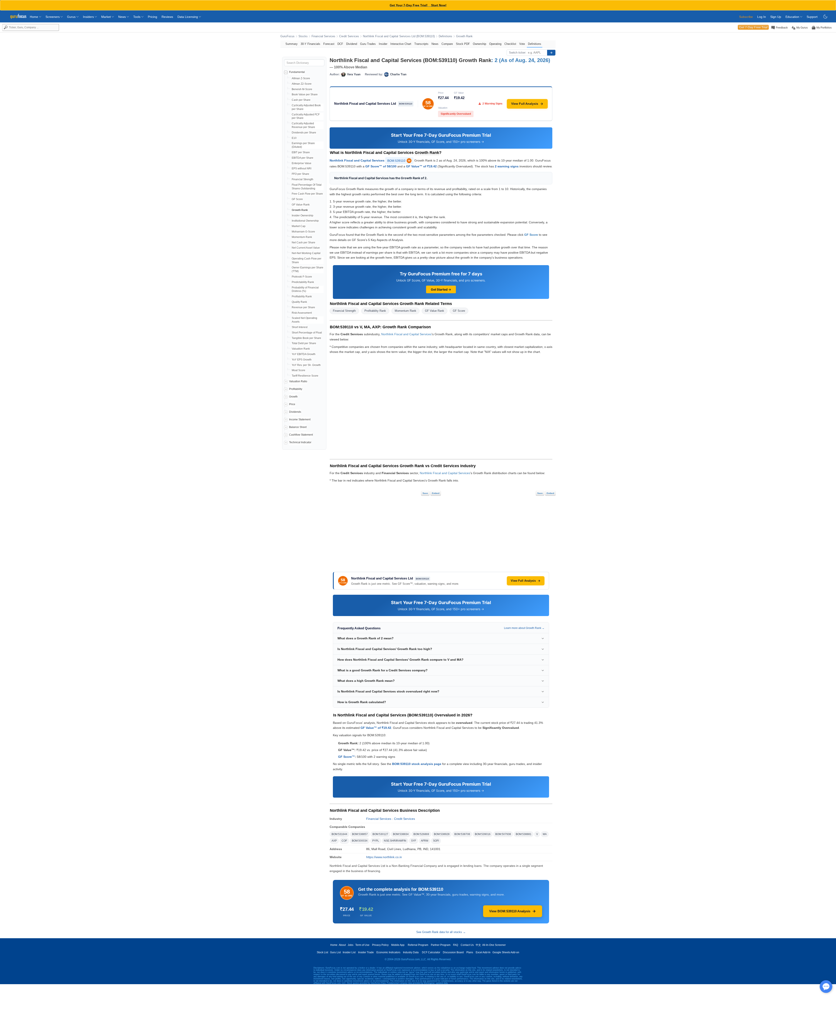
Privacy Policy (380, 945)
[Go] (551, 53)
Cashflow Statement (301, 434)
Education (792, 17)
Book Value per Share (305, 94)
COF (344, 840)
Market (106, 17)
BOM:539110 (398, 160)
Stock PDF (463, 43)
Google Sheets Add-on (505, 952)
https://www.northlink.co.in (384, 857)
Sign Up (775, 17)
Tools (137, 17)
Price (292, 404)
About (342, 945)
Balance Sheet (298, 427)
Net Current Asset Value (306, 247)
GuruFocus (287, 36)
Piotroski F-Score (302, 276)
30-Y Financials (310, 43)
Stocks (303, 36)
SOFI (436, 840)
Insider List (349, 952)
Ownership (479, 43)
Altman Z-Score (301, 78)
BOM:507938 (503, 834)
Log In (761, 17)
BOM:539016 (482, 834)
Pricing (152, 17)
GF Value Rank (301, 204)
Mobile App (398, 945)
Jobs (350, 945)
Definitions (445, 36)
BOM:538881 (523, 834)
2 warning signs (507, 166)
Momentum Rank (302, 237)
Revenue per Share (303, 307)
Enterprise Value (301, 163)
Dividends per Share (304, 132)
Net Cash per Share (303, 242)
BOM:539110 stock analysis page (416, 764)
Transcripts (421, 43)
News (122, 17)
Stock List (322, 952)
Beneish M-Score (302, 89)
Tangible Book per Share (306, 338)
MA (545, 834)
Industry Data (411, 952)
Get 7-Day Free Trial (753, 27)
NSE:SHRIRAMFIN (395, 840)
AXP (334, 840)
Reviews (167, 17)
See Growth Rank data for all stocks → (441, 932)
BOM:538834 (401, 834)
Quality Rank (299, 301)
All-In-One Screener (494, 945)
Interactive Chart (400, 43)
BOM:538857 (360, 834)
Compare (447, 43)
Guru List (335, 952)
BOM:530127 (380, 834)
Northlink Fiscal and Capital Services (357, 160)
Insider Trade (366, 952)
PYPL (375, 840)
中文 (478, 945)
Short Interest (299, 327)
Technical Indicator (300, 442)
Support (812, 17)
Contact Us (467, 945)
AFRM (424, 840)
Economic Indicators (388, 952)
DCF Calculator (431, 952)
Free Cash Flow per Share (307, 193)
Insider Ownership (302, 215)
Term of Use (362, 945)
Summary (291, 43)
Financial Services (323, 36)
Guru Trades (368, 43)
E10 (294, 138)
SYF (413, 840)
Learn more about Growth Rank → (524, 628)
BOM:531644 (339, 834)
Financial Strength (302, 179)
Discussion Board (453, 952)
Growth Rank (464, 36)
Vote (522, 43)
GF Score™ (346, 756)
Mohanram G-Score (303, 231)
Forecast (328, 43)
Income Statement (299, 419)
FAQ (455, 945)
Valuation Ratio (298, 381)
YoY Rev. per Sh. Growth (306, 365)
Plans (469, 952)
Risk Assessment (302, 312)
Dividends (295, 411)
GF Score (297, 199)
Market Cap (298, 226)
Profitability (295, 389)
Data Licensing (188, 17)
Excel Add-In (483, 952)
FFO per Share (300, 173)
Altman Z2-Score (302, 83)
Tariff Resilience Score (305, 375)
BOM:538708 (462, 834)
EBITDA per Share (302, 157)
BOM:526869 (421, 834)
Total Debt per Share (304, 343)
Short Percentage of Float (307, 332)
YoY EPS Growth (302, 359)
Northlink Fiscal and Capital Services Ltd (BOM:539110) (399, 36)
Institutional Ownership (305, 220)
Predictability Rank (303, 282)
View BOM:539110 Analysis (509, 911)
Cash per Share (301, 99)
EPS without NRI (301, 168)
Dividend (351, 43)
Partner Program (440, 945)
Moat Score (298, 370)
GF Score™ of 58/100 (380, 166)
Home (34, 17)
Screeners (53, 17)
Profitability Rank (302, 296)
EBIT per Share (301, 152)
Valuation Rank (301, 348)
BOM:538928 (442, 834)
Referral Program (418, 945)
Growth (293, 396)
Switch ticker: (517, 52)
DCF (340, 43)
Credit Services (349, 36)
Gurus (71, 17)
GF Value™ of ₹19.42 (421, 166)
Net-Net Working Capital (306, 253)
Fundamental (297, 72)
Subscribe (746, 17)
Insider (383, 43)
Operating (495, 43)
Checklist (510, 43)
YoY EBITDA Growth (303, 354)
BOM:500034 (359, 840)
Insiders (89, 17)
